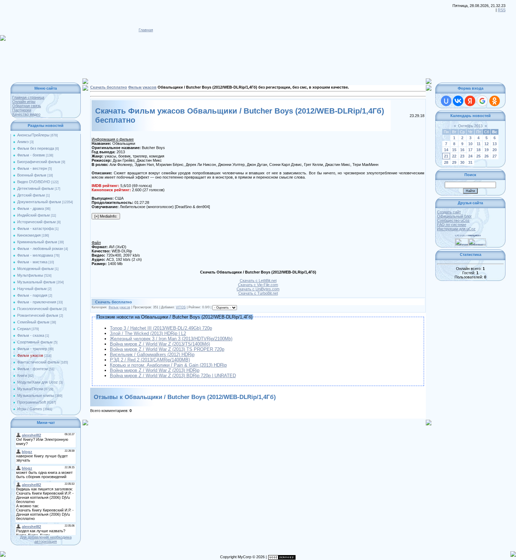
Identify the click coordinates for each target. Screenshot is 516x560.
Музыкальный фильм (36, 282)
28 (446, 162)
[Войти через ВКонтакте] (458, 101)
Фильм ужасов (30, 355)
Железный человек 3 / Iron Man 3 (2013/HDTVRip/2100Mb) (171, 338)
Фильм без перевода (35, 148)
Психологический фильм (39, 309)
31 (470, 162)
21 (446, 156)
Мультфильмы (30, 275)
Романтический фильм (37, 315)
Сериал (24, 329)
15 (454, 150)
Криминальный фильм (37, 242)
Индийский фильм (33, 215)
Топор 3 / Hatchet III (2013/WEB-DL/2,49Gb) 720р (161, 328)
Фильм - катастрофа (35, 228)
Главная (146, 30)
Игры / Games (29, 409)
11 (479, 144)
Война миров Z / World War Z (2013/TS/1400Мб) (160, 344)
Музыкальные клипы (35, 395)
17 (470, 150)
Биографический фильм (38, 162)
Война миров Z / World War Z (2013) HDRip (154, 370)
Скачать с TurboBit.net (258, 293)
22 (454, 156)
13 (494, 144)
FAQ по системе (451, 225)
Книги (22, 375)
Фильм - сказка (30, 335)
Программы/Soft (31, 402)
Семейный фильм (33, 322)
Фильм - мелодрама (35, 255)
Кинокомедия (29, 235)
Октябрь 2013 (470, 126)
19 (486, 150)
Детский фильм (31, 195)
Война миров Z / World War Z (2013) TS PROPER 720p (167, 349)
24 (470, 156)
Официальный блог (454, 216)
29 (454, 162)
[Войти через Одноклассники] (494, 101)
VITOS (181, 307)
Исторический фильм (36, 222)
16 (462, 150)
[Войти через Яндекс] (470, 101)
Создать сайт (449, 212)
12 (486, 144)
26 (486, 156)
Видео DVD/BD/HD (33, 182)
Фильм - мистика (32, 262)
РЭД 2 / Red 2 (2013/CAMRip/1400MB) (150, 359)
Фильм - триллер (32, 349)
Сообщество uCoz (453, 220)
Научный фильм (32, 289)
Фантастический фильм (38, 362)
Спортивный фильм (35, 342)
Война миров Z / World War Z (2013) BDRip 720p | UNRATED (173, 375)
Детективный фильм (35, 188)
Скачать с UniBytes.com (258, 289)
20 (494, 150)
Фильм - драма (30, 208)
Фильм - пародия (32, 295)
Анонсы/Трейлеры (33, 135)
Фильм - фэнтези (32, 369)
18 (478, 150)
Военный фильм (31, 175)
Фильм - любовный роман (40, 248)
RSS (501, 10)
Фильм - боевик (31, 155)
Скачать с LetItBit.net (258, 280)
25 (478, 156)
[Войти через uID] (446, 101)
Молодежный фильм (35, 268)
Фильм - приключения (36, 302)
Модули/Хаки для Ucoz (37, 382)
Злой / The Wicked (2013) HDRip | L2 (148, 333)
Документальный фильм (39, 202)
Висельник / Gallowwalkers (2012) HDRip (152, 354)
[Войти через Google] (482, 101)
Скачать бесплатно (108, 87)
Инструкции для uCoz (456, 229)
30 (462, 162)
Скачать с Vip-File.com (258, 285)
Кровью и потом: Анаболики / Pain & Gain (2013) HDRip (168, 365)
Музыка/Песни (30, 389)
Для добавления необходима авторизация (46, 539)
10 (470, 144)
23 (462, 156)
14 (446, 150)
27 (494, 156)
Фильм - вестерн (32, 168)
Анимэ (23, 142)
